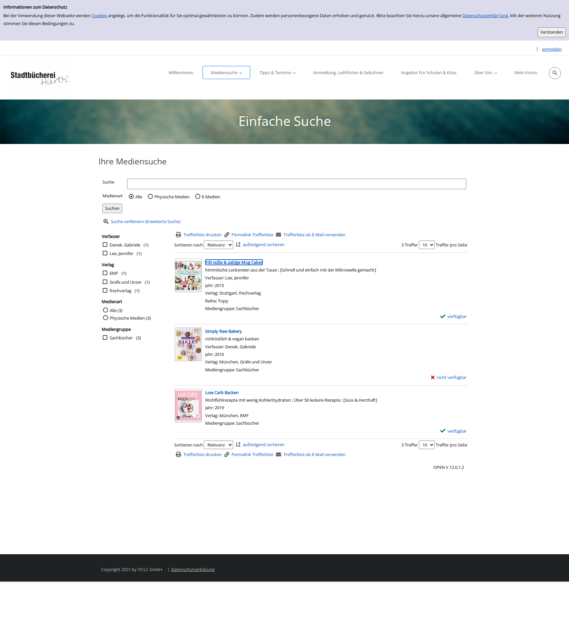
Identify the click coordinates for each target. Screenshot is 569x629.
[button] (555, 73)
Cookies (99, 15)
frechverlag (120, 291)
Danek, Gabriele (125, 245)
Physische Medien (172, 197)
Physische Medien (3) (130, 318)
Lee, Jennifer (121, 253)
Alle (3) (116, 310)
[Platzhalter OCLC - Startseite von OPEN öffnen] (39, 78)
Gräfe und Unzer (126, 282)
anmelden (552, 49)
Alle (138, 197)
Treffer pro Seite (451, 245)
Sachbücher (121, 338)
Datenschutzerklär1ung (485, 15)
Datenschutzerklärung (193, 569)
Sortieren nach (188, 245)
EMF (114, 273)
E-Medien (211, 197)
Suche (108, 182)
